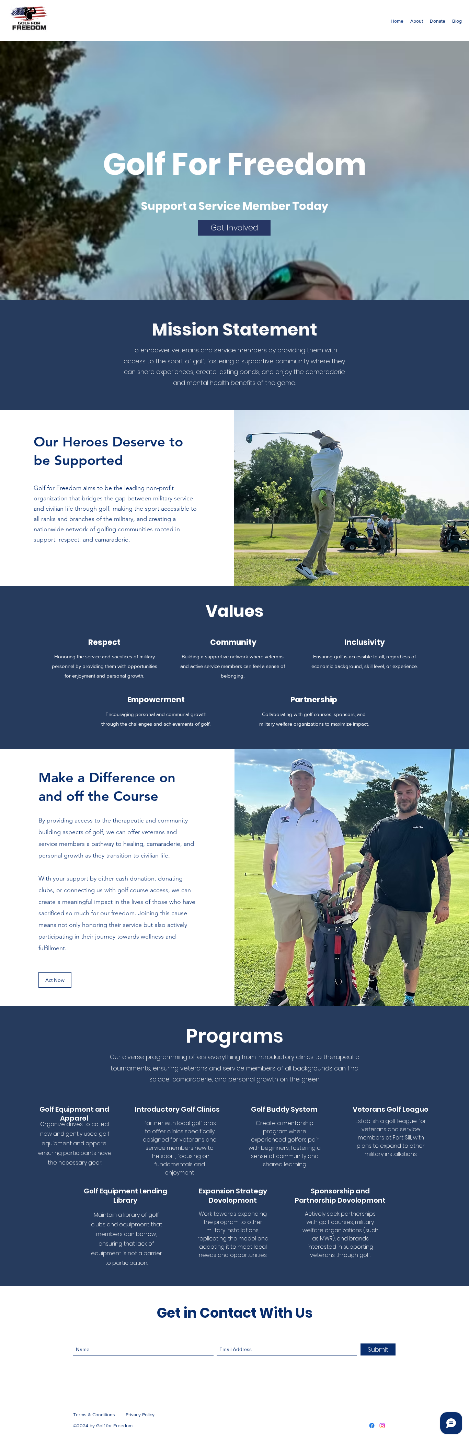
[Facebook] (371, 1425)
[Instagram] (382, 1425)
